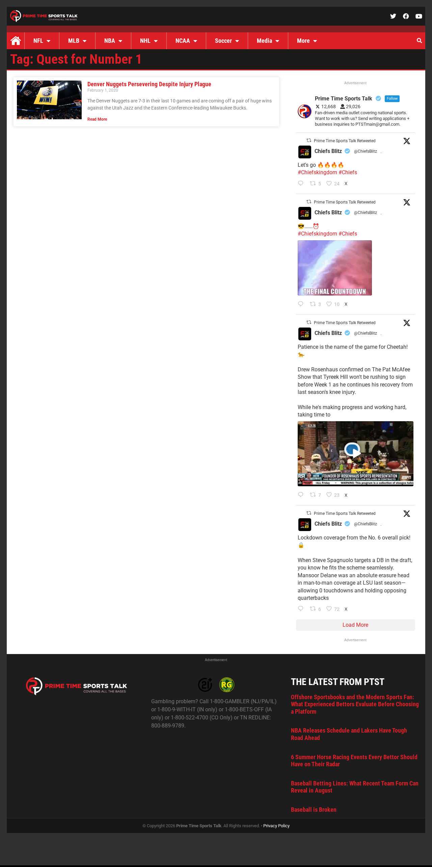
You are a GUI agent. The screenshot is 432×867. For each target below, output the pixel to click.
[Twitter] (393, 16)
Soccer (223, 40)
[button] (419, 40)
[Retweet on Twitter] (308, 140)
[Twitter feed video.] (335, 268)
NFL (38, 40)
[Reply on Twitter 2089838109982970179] (302, 609)
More (303, 40)
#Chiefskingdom (317, 172)
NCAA (183, 40)
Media (264, 40)
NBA (109, 40)
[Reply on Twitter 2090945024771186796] (302, 184)
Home (15, 40)
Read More (97, 119)
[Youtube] (419, 16)
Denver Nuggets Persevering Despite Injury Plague (149, 84)
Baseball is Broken (313, 809)
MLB (73, 40)
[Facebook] (406, 16)
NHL (145, 40)
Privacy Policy (276, 825)
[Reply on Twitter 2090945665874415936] (302, 304)
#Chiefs (348, 172)
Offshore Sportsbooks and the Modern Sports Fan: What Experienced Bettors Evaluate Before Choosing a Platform (355, 704)
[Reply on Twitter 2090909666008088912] (302, 495)
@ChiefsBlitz (365, 151)
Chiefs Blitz (328, 151)
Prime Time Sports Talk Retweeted (345, 140)
